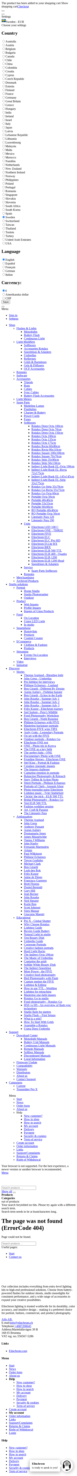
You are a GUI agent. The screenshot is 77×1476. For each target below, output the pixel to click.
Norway (10, 176)
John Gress (30, 823)
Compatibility (24, 1065)
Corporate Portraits (35, 944)
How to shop (31, 1119)
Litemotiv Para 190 (42, 520)
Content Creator (33, 638)
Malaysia (10, 146)
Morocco (10, 157)
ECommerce (23, 641)
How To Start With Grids (39, 1022)
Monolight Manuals (35, 1038)
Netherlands (12, 164)
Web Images (31, 604)
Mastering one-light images (40, 995)
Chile (8, 60)
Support (13, 1032)
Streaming (22, 651)
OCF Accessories (34, 368)
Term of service (33, 1139)
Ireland (9, 116)
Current (20, 1086)
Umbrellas (30, 355)
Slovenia (10, 202)
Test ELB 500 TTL (35, 803)
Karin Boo (30, 904)
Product (21, 601)
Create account (25, 1142)
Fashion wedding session (38, 806)
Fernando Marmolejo (36, 846)
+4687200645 (23, 1326)
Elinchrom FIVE (41, 533)
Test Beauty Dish (34, 937)
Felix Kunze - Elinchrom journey (43, 708)
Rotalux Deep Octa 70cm (46, 429)
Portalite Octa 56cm (43, 496)
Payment (29, 1132)
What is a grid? (33, 1018)
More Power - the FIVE (38, 971)
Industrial (21, 665)
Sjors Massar (31, 910)
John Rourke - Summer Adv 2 (41, 702)
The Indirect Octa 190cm (38, 954)
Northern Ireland (15, 172)
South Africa (12, 206)
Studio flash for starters (37, 1011)
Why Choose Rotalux (37, 924)
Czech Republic (14, 78)
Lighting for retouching (37, 991)
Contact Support (26, 1079)
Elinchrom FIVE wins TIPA (40, 729)
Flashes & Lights (26, 328)
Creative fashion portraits (38, 947)
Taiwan (9, 224)
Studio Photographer (36, 594)
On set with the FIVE (36, 735)
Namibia (10, 161)
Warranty (21, 1069)
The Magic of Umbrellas (38, 958)
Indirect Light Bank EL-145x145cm (52, 476)
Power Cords (31, 415)
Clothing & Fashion (35, 644)
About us (21, 1075)
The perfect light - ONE (38, 752)
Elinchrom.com (18, 1351)
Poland (9, 183)
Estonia (9, 86)
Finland (9, 90)
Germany (10, 97)
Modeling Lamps (34, 405)
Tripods (28, 382)
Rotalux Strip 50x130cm (45, 463)
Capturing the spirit (35, 961)
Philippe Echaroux (35, 857)
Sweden (10, 217)
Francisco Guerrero (35, 880)
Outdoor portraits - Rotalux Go (42, 739)
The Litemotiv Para (35, 813)
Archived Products (27, 580)
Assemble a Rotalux (36, 1025)
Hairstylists (30, 631)
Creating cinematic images (39, 766)
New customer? (33, 1115)
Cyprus (9, 75)
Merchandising (25, 577)
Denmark (10, 82)
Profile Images (32, 607)
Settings (13, 318)
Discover (14, 668)
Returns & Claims (27, 1156)
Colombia (11, 67)
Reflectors (30, 358)
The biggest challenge (37, 769)
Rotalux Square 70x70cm (46, 456)
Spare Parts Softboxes (44, 570)
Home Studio (32, 591)
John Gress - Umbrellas (38, 678)
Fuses (27, 419)
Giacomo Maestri (34, 914)
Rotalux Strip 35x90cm (45, 459)
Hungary (10, 108)
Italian (9, 274)
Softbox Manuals (34, 1052)
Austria (9, 45)
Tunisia (9, 232)
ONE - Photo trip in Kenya (40, 745)
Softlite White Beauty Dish (40, 964)
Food (19, 614)
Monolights (30, 331)
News (19, 1102)
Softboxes (30, 345)
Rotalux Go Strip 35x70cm (47, 486)
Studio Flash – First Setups (40, 1015)
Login (12, 1432)
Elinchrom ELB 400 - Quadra (49, 554)
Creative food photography (40, 974)
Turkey (9, 236)
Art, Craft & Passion (36, 809)
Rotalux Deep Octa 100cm (47, 426)
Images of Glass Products (39, 611)
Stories (20, 671)
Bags (27, 385)
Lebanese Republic (16, 135)
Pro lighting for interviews (39, 681)
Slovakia (10, 198)
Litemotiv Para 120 (42, 516)
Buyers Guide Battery (37, 931)
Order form (23, 1105)
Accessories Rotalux (36, 348)
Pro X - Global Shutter (37, 921)
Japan (8, 127)
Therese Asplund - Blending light (43, 675)
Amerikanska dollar (17, 294)
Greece (9, 105)
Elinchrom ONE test (36, 742)
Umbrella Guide (33, 941)
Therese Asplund (34, 820)
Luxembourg (13, 142)
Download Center (27, 1035)
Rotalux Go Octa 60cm (45, 493)
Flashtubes (30, 409)
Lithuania (11, 138)
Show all (6, 1191)
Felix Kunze (31, 873)
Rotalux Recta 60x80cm (45, 446)
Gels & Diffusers (34, 365)
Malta (8, 150)
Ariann (28, 850)
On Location (31, 618)
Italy (8, 123)
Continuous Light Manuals (40, 1045)
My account (31, 1126)
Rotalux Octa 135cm (43, 439)
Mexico (9, 153)
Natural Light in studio (37, 934)
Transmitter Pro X (27, 1089)
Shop (12, 325)
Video (20, 661)
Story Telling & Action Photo (41, 779)
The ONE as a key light (38, 749)
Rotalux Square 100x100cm (47, 453)
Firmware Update (26, 1062)
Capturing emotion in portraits (41, 772)
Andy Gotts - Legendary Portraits (43, 732)
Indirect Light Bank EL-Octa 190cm (52, 466)
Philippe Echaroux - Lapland (41, 685)
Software (21, 375)
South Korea (12, 209)
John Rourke (31, 897)
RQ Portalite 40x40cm (44, 510)
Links (19, 1149)
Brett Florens (31, 883)
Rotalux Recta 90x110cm (46, 449)
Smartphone (23, 628)
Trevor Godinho (33, 860)
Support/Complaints (28, 1152)
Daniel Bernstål (33, 887)
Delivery (29, 1129)
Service (28, 567)
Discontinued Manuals (37, 1055)
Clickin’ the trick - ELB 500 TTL (43, 796)
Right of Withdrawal (28, 1159)
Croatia (9, 71)
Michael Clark (32, 863)
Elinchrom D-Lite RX (44, 543)
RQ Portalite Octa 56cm (45, 513)
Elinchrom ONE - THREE (47, 530)
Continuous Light (34, 338)
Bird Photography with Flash (41, 978)
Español (10, 263)
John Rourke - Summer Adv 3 (41, 705)
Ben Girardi (31, 867)
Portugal (10, 187)
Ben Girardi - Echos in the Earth (43, 695)
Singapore (11, 194)
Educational (23, 917)
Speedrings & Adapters (37, 352)
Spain (8, 213)
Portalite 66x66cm (42, 506)
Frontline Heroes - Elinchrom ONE (45, 759)
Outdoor (29, 597)
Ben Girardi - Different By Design (44, 688)
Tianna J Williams (34, 840)
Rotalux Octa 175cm (43, 442)
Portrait (20, 587)
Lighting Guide (33, 927)
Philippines (12, 179)
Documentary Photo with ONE (42, 756)
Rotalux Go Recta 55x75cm (47, 490)
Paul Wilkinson (33, 853)
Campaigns (15, 1082)
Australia (10, 41)
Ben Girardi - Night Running (41, 719)
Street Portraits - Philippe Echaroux (44, 782)
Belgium (10, 49)
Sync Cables (31, 392)
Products (29, 634)
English (9, 259)
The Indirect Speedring (37, 968)
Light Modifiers (25, 341)
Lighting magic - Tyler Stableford (43, 793)
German (10, 271)
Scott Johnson (32, 907)
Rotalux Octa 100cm (43, 436)
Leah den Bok (32, 870)
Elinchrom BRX (41, 547)
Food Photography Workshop (41, 715)
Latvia (9, 131)
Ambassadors (24, 816)
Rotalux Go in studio (36, 998)
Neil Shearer (31, 900)
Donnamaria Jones (35, 833)
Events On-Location (36, 655)
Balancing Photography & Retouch (44, 776)
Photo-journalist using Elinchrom (43, 789)
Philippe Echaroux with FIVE (41, 722)
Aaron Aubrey (32, 830)
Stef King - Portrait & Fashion (41, 762)
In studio (29, 624)
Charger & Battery (35, 412)
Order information (27, 1146)
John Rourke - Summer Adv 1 (41, 698)
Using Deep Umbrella (37, 1028)
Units (27, 523)
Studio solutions (18, 584)
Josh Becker (31, 894)
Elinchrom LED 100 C (44, 527)
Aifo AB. (7, 1319)
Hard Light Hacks (34, 951)
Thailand (10, 228)
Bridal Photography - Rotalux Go (43, 799)
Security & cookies (35, 1136)
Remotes (21, 372)
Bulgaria (10, 52)
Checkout (23, 6)
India (8, 112)
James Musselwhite (35, 836)
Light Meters (24, 399)
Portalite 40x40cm (42, 500)
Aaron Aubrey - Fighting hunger (43, 692)
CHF (8, 298)
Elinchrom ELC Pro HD (45, 540)
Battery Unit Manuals (36, 1042)
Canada (9, 56)
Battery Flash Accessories (39, 395)
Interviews (30, 658)
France (9, 93)
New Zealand (13, 168)
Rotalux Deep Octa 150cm (47, 432)
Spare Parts (23, 402)
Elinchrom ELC (40, 537)
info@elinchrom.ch (21, 1322)
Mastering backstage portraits (41, 725)
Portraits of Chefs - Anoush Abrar (44, 786)
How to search (32, 1122)
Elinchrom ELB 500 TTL (46, 550)
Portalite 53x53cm (42, 503)
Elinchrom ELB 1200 (44, 557)
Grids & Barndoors (35, 362)
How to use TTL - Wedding (40, 988)
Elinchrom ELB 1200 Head (47, 560)
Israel (8, 120)
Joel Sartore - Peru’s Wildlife (41, 712)
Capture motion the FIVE (39, 981)
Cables (28, 389)
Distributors (23, 1072)
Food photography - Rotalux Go (43, 1001)
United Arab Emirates (18, 239)
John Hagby (31, 843)
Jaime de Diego (33, 877)
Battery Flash (32, 335)
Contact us (15, 1256)
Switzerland (12, 221)
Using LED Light (34, 621)
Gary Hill (29, 890)
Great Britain (13, 101)
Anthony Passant (34, 826)
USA (8, 243)
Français (10, 267)
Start (19, 1099)
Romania (10, 191)
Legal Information (34, 1059)
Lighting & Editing (35, 984)
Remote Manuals (34, 1048)
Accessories (23, 378)
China (9, 63)
